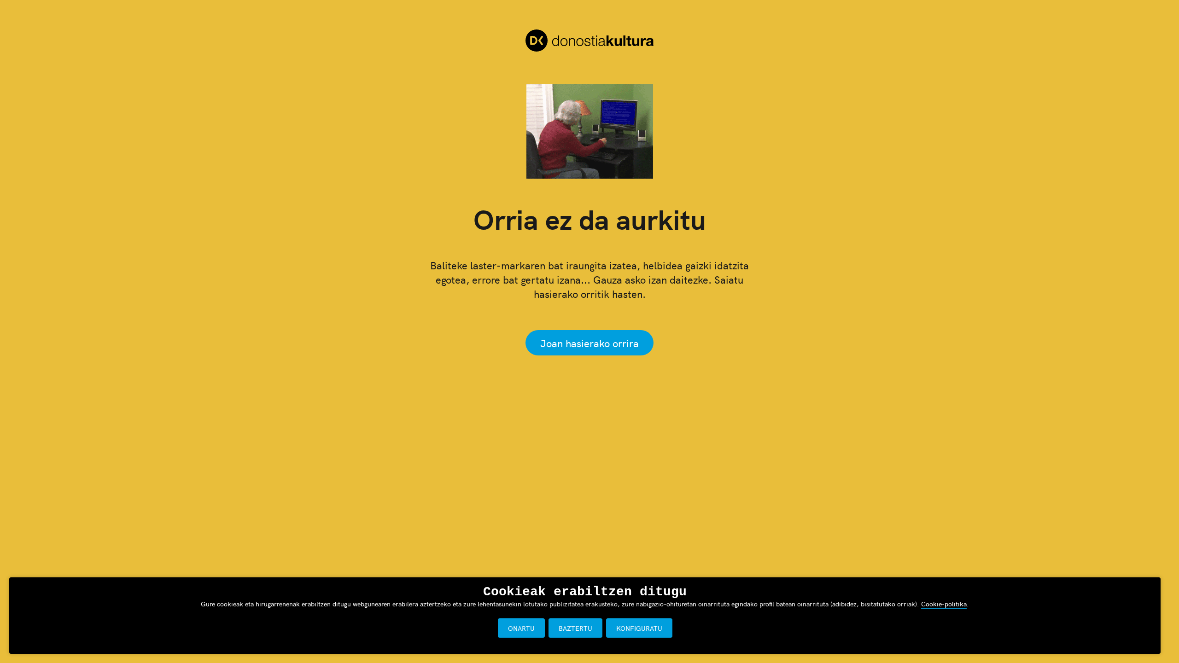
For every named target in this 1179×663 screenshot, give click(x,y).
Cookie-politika (944, 603)
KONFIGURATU (639, 628)
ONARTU (521, 628)
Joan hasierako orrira (589, 343)
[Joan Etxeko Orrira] (589, 41)
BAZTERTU (575, 628)
